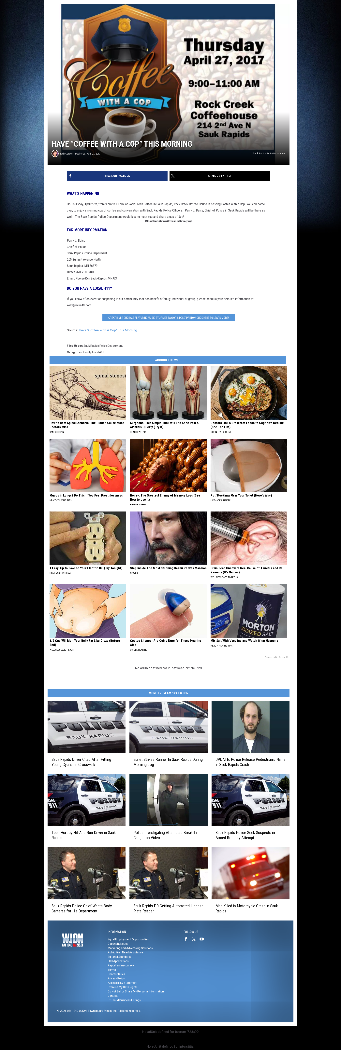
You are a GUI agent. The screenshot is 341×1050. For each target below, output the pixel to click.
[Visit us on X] (195, 939)
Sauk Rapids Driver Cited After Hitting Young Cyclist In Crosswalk (81, 762)
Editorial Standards (119, 956)
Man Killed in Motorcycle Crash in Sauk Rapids (246, 908)
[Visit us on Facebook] (187, 939)
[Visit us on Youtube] (203, 939)
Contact (113, 995)
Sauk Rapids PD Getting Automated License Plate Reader (168, 908)
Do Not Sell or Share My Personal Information (136, 991)
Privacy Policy (116, 978)
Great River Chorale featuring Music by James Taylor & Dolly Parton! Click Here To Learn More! (168, 317)
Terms (112, 969)
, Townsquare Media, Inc (101, 1010)
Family (87, 352)
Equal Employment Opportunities (128, 939)
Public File (114, 952)
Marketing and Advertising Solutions (130, 948)
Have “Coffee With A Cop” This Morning (108, 330)
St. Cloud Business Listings (124, 1000)
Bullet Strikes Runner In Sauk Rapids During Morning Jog (168, 762)
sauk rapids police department (103, 345)
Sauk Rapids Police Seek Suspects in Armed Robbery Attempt (245, 835)
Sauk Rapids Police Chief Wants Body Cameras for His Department (82, 908)
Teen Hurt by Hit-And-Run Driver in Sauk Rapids (84, 835)
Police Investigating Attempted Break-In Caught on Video (165, 835)
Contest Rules (116, 974)
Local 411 (98, 352)
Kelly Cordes (66, 153)
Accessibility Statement (122, 982)
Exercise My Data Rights (123, 987)
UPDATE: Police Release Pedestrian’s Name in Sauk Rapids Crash (250, 762)
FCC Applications (118, 961)
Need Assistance (132, 952)
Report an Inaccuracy (121, 965)
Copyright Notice (118, 943)
